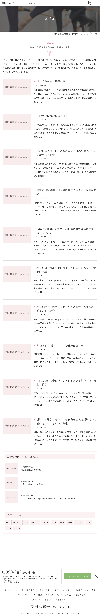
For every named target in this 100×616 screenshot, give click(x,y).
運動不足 (45, 523)
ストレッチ (79, 523)
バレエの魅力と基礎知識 (50, 81)
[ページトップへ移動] (95, 576)
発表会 (8, 528)
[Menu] (96, 3)
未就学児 (17, 528)
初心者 (54, 523)
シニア (25, 523)
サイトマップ (62, 599)
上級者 (69, 523)
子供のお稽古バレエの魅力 (52, 116)
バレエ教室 (16, 523)
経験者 (61, 523)
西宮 (7, 523)
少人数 (88, 523)
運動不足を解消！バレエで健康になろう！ (61, 345)
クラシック (35, 523)
